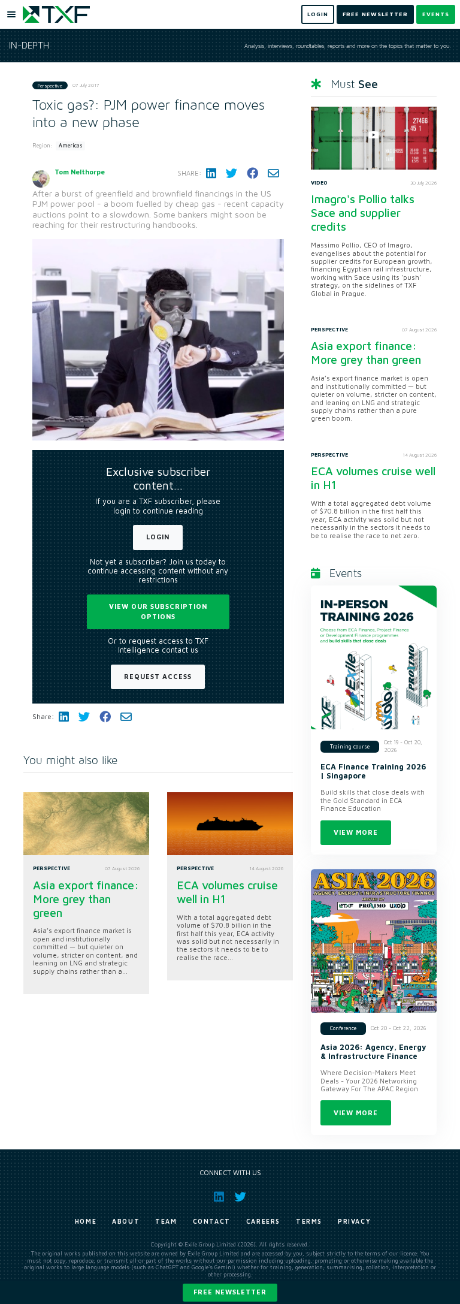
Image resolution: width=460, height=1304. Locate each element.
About (126, 1221)
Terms (309, 1221)
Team (166, 1221)
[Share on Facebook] (252, 173)
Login (158, 537)
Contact (212, 1221)
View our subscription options (158, 611)
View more (356, 832)
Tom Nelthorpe (80, 172)
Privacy (354, 1221)
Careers (263, 1221)
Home (85, 1221)
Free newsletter (230, 1292)
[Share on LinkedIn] (211, 173)
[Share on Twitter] (231, 173)
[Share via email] (273, 173)
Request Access (158, 676)
